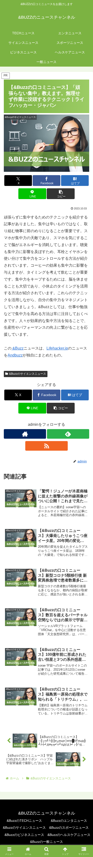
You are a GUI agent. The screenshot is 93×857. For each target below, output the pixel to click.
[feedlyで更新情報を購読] (68, 434)
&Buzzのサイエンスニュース (27, 373)
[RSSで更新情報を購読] (46, 446)
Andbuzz (15, 355)
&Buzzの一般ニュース (46, 842)
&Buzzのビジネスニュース (24, 835)
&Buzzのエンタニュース (69, 820)
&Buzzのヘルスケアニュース (68, 835)
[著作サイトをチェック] (25, 434)
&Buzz (17, 348)
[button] (60, 193)
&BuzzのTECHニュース (24, 820)
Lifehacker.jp (57, 348)
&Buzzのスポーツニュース (69, 827)
